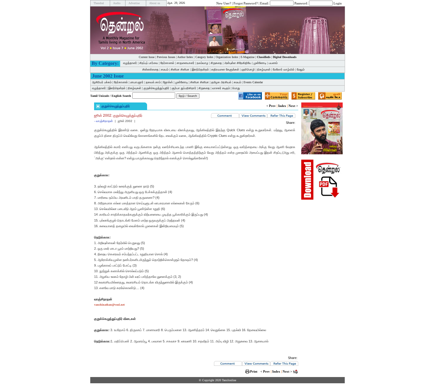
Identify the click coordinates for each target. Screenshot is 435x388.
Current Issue (146, 57)
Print (253, 371)
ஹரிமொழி (248, 69)
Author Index (185, 57)
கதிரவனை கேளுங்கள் (225, 69)
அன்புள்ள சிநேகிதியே (237, 63)
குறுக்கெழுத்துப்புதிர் (156, 88)
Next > (293, 106)
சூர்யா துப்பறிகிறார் (184, 88)
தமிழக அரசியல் (221, 82)
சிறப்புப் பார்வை (148, 63)
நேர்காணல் (167, 63)
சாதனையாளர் (185, 63)
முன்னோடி (260, 63)
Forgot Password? (245, 3)
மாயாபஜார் (137, 82)
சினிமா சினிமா (180, 69)
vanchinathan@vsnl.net (109, 304)
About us (154, 3)
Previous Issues (166, 57)
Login (338, 3)
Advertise (134, 3)
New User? (223, 3)
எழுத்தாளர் (130, 63)
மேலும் (300, 69)
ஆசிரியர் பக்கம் (102, 82)
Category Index (204, 57)
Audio (116, 3)
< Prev (271, 106)
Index (282, 106)
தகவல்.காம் (153, 82)
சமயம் (164, 69)
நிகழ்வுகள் (263, 69)
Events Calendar (253, 82)
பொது (236, 88)
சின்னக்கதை (150, 69)
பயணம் (273, 63)
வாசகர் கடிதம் (221, 88)
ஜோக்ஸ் (168, 82)
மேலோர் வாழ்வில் (283, 69)
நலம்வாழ (202, 63)
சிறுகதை (216, 63)
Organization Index (227, 57)
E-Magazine (247, 57)
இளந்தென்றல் (200, 69)
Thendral (99, 3)
